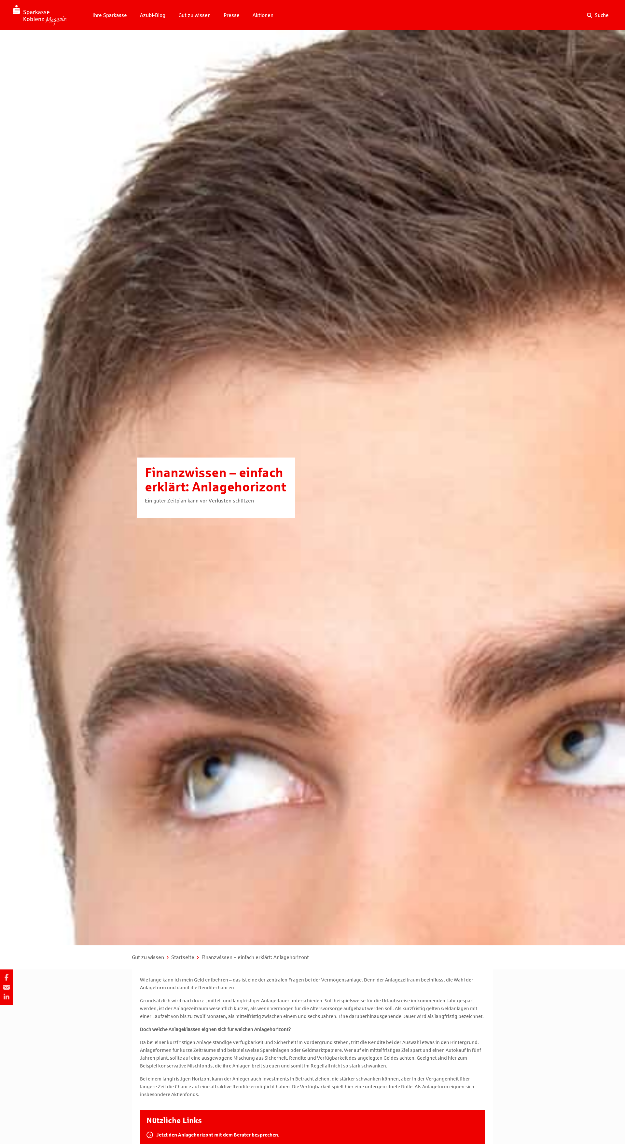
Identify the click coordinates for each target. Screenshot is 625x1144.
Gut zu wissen (194, 15)
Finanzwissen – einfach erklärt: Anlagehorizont (255, 957)
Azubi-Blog (152, 15)
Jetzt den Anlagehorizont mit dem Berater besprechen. (217, 1134)
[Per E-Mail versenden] (6, 987)
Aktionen (263, 15)
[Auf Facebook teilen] (6, 977)
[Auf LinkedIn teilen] (6, 997)
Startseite (182, 957)
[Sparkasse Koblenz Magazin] (39, 15)
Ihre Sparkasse (109, 15)
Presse (232, 15)
